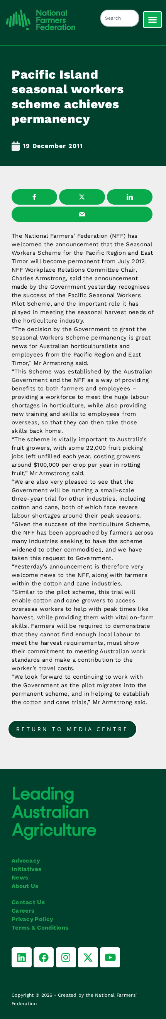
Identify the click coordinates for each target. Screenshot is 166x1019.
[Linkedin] (22, 957)
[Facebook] (44, 957)
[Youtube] (110, 957)
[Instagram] (66, 957)
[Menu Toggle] (152, 19)
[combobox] (119, 18)
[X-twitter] (88, 957)
